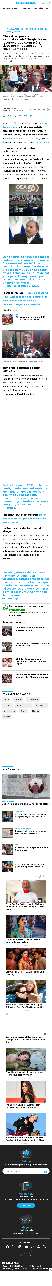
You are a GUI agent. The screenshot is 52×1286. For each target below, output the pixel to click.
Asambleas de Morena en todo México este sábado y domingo (32, 676)
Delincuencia (9, 711)
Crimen (23, 711)
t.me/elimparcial (26, 1230)
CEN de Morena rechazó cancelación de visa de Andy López (31, 661)
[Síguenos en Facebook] (7, 1246)
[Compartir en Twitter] (15, 115)
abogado (18, 699)
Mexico (7, 717)
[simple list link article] (26, 787)
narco (17, 32)
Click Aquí (26, 1205)
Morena (35, 711)
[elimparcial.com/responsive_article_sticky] (50, 1269)
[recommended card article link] (7, 319)
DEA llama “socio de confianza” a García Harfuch (32, 628)
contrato (7, 705)
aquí (19, 615)
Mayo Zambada (23, 705)
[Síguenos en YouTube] (26, 1246)
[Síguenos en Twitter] (13, 1246)
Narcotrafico (41, 705)
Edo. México (25, 8)
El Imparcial (8, 29)
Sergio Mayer (33, 699)
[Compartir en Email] (25, 115)
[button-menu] (3, 3)
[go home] (26, 1263)
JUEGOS (6, 8)
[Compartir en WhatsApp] (4, 115)
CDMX (14, 8)
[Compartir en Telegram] (20, 115)
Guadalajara (38, 8)
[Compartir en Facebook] (9, 115)
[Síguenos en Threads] (38, 1246)
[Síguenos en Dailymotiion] (44, 1246)
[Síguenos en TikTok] (32, 1246)
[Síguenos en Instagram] (20, 1246)
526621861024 (26, 1197)
